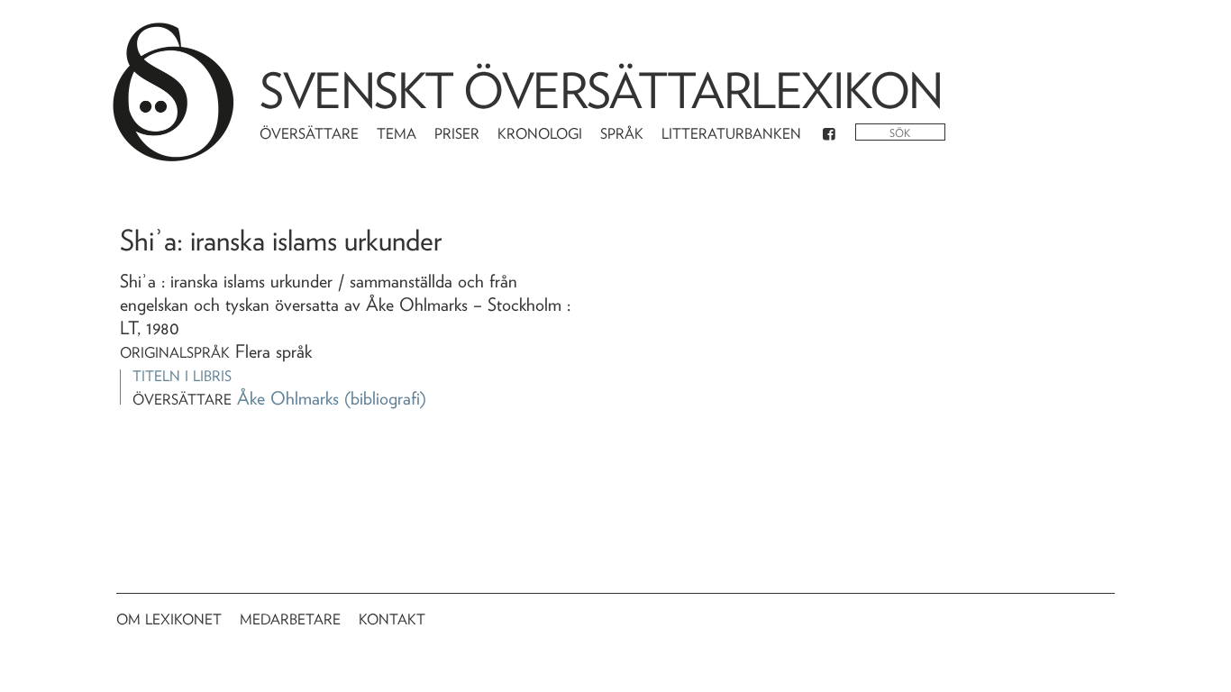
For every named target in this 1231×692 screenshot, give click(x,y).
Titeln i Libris (182, 376)
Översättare (309, 133)
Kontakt (392, 619)
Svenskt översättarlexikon (601, 90)
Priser (456, 133)
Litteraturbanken (731, 133)
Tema (396, 133)
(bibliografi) (385, 398)
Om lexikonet (169, 619)
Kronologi (539, 133)
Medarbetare (290, 619)
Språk (621, 133)
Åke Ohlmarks (288, 398)
